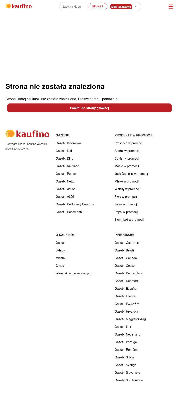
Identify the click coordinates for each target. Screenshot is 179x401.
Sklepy (60, 250)
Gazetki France (125, 296)
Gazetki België (124, 250)
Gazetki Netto (65, 181)
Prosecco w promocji (129, 143)
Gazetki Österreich (127, 242)
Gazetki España (125, 288)
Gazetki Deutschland (129, 273)
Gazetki (61, 242)
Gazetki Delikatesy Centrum (75, 204)
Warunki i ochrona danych (73, 273)
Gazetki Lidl (64, 150)
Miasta (60, 258)
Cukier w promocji (127, 158)
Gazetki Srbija (124, 357)
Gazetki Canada (126, 258)
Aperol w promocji (127, 150)
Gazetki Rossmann (69, 212)
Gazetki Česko (125, 265)
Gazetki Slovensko (127, 372)
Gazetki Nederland (127, 334)
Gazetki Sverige (125, 365)
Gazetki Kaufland (67, 166)
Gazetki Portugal (126, 342)
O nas (60, 265)
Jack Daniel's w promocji (131, 173)
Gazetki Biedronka (68, 143)
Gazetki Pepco (66, 173)
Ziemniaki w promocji (129, 219)
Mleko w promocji (127, 181)
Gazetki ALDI (65, 196)
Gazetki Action (66, 189)
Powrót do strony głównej (89, 108)
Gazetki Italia (124, 326)
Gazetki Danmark (127, 281)
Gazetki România (126, 349)
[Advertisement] (89, 45)
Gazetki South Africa (129, 380)
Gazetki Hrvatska (126, 311)
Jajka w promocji (126, 204)
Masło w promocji (127, 166)
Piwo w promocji (126, 196)
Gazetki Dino (64, 158)
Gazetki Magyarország (130, 319)
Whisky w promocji (127, 189)
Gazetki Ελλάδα (127, 303)
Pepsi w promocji (126, 212)
